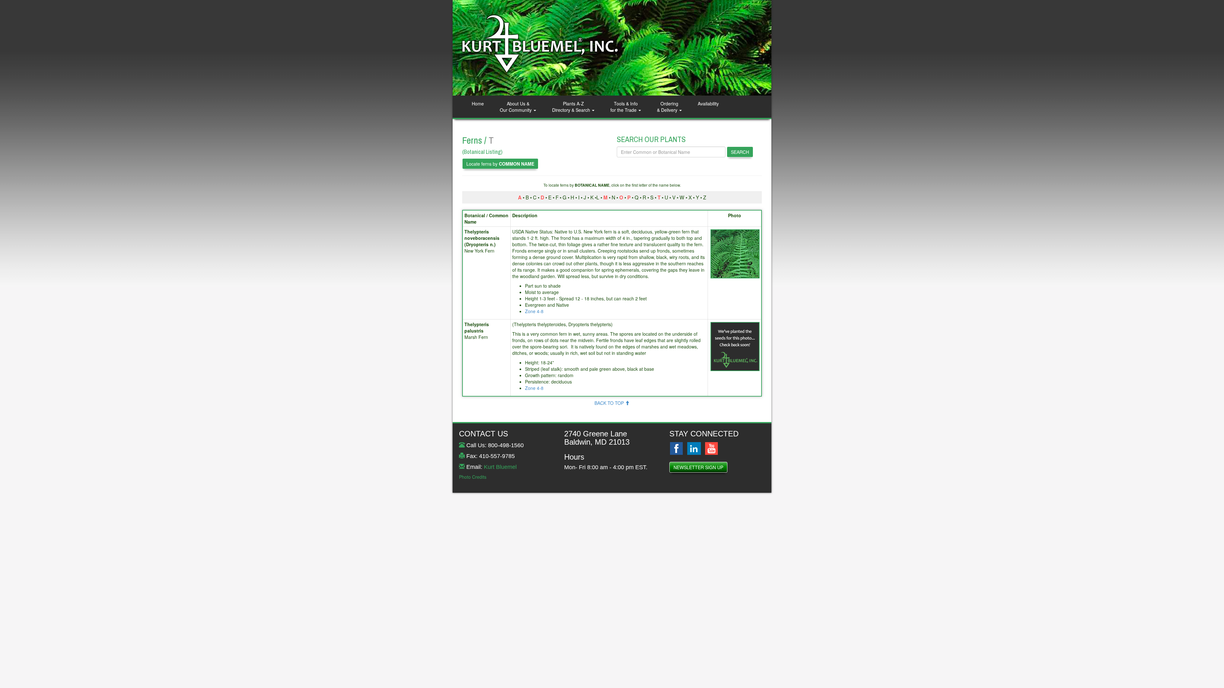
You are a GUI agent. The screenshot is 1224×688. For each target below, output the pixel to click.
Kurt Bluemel (500, 467)
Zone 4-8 (534, 311)
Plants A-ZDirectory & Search (571, 106)
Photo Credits (472, 477)
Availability (708, 103)
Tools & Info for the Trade (624, 106)
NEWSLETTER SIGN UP (698, 467)
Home (478, 103)
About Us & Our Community (516, 106)
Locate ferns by (500, 164)
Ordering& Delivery (668, 106)
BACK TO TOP (609, 403)
